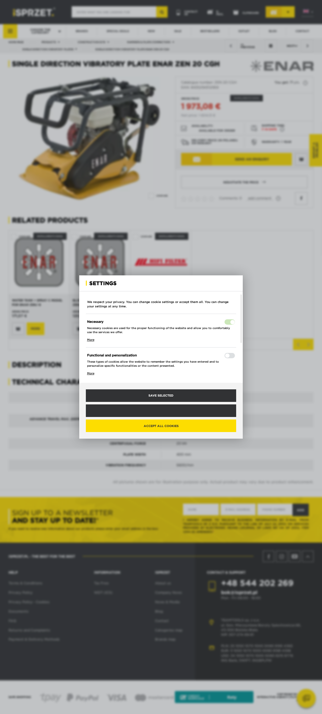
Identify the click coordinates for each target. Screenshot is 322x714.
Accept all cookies (161, 426)
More (90, 340)
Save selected (161, 395)
